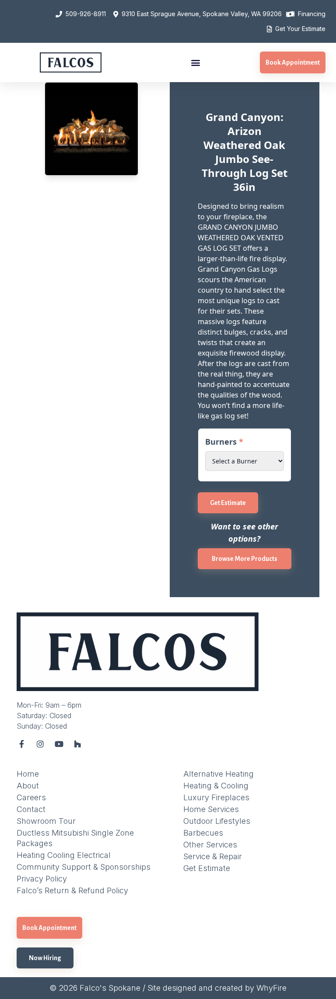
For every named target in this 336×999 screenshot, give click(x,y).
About (28, 785)
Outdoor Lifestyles (216, 821)
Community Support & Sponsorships (83, 866)
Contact (31, 809)
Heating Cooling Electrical (64, 855)
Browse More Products (244, 558)
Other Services (210, 844)
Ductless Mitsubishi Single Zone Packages (75, 838)
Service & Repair (212, 856)
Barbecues (203, 832)
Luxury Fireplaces (216, 797)
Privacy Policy (42, 878)
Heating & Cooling (215, 785)
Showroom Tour (46, 821)
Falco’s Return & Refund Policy (72, 890)
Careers (31, 797)
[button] (195, 62)
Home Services (211, 809)
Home (28, 773)
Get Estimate (228, 502)
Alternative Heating (218, 773)
